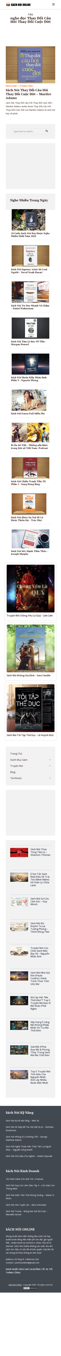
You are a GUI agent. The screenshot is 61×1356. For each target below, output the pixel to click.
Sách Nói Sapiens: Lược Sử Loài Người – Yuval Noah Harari (29, 271)
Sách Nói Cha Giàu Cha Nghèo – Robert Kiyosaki (29, 1156)
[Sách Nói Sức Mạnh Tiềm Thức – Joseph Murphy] (31, 538)
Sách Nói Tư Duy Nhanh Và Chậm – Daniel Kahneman (30, 307)
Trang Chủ (16, 753)
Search (46, 131)
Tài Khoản (16, 778)
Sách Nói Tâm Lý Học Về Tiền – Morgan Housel (28, 343)
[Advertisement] (30, 166)
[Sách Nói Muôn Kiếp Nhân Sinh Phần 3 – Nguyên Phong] (31, 363)
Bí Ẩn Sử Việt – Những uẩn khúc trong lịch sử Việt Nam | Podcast (29, 446)
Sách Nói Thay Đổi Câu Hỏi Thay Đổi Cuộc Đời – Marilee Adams (28, 94)
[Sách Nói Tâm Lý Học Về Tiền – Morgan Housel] (31, 328)
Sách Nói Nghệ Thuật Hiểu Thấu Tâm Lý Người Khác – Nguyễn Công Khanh (28, 1148)
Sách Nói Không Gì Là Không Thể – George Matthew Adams (26, 1138)
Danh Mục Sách (18, 759)
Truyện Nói (16, 766)
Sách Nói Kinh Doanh (22, 1171)
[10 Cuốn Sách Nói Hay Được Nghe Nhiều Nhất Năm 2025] (29, 219)
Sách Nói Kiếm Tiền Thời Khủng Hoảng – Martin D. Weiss (30, 1197)
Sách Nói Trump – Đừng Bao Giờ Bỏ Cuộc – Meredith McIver (27, 1213)
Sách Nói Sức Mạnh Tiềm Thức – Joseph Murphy (29, 552)
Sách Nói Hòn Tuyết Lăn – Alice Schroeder (26, 1204)
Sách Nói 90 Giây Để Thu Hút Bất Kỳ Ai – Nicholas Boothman (30, 1129)
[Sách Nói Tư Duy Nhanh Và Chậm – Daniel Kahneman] (31, 291)
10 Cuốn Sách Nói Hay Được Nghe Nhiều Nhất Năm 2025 (30, 235)
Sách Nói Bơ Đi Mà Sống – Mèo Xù (22, 1120)
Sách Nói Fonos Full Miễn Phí (28, 413)
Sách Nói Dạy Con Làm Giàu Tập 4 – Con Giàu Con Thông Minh (30, 1187)
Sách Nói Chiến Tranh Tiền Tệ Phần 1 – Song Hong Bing (28, 483)
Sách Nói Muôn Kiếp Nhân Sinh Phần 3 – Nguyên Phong (29, 379)
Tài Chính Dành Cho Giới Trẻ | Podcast (24, 1179)
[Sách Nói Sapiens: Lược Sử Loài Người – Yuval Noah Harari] (31, 255)
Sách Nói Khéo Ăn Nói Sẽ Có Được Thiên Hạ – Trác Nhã (27, 519)
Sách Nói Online (15, 1285)
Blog (12, 772)
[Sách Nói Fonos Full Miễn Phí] (30, 399)
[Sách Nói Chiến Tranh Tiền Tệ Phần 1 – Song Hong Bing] (31, 467)
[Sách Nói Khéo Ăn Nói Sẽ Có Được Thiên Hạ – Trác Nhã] (30, 503)
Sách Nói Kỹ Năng (19, 1112)
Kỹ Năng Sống (26, 86)
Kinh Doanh (11, 86)
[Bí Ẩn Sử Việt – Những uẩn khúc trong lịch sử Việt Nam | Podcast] (31, 432)
